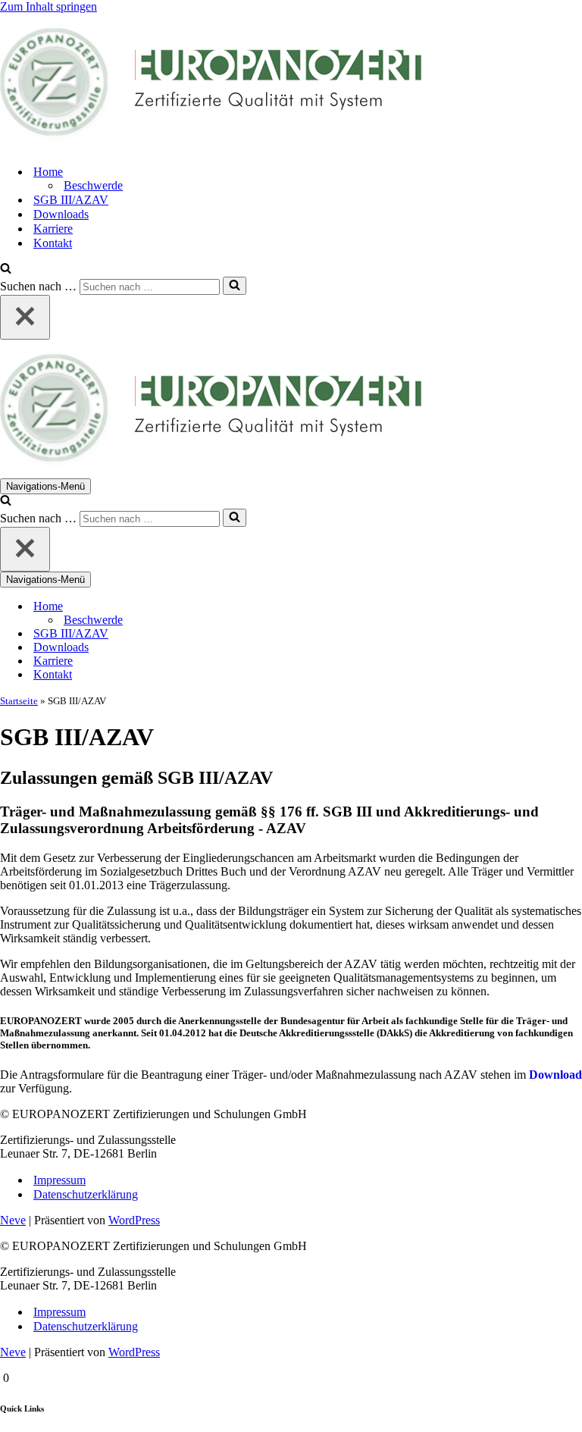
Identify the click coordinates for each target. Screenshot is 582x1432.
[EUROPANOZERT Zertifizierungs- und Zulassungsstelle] (291, 83)
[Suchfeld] (5, 269)
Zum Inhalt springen (48, 6)
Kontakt (52, 243)
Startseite (19, 701)
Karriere (53, 228)
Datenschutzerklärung (85, 1194)
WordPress (134, 1220)
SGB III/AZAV (70, 199)
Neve (13, 1220)
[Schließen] (25, 317)
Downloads (61, 214)
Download (555, 1074)
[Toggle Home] (265, 606)
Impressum (59, 1179)
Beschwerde (93, 185)
